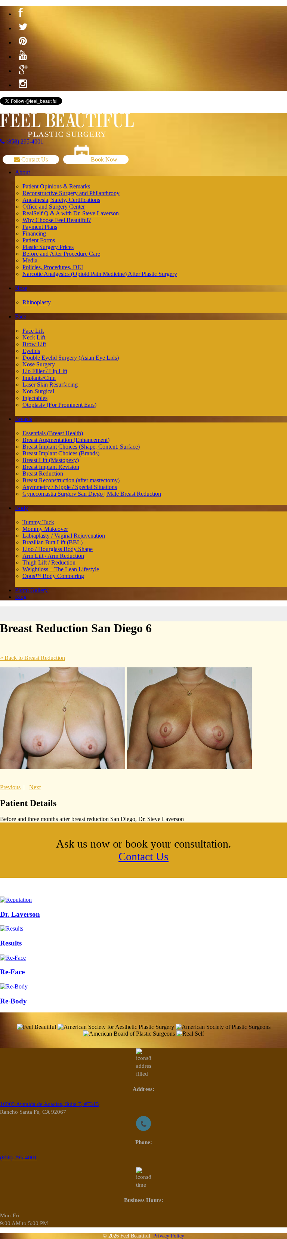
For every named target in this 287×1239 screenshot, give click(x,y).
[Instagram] (23, 84)
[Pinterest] (23, 41)
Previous (10, 787)
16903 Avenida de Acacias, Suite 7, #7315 (49, 1104)
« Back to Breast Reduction (32, 658)
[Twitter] (23, 27)
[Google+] (23, 70)
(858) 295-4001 (24, 141)
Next (35, 787)
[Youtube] (23, 56)
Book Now (103, 159)
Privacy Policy (168, 1236)
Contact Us (34, 159)
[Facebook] (21, 13)
